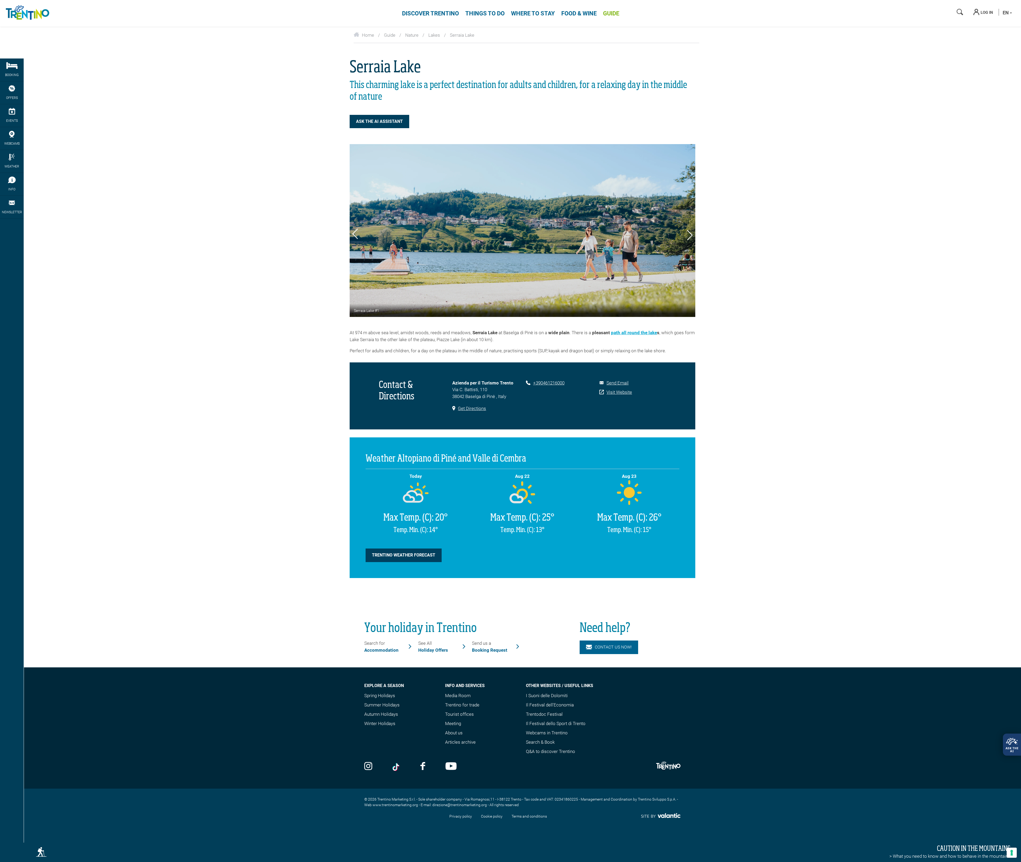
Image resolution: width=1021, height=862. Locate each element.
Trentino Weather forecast (403, 555)
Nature (412, 35)
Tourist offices (459, 714)
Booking (12, 75)
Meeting (453, 723)
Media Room (458, 695)
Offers (12, 98)
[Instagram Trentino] (368, 766)
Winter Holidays (379, 723)
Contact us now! (613, 647)
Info (11, 189)
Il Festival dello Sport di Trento (555, 723)
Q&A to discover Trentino (550, 751)
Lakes (434, 35)
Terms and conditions (529, 816)
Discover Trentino (430, 13)
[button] (355, 235)
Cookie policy (492, 816)
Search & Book (540, 742)
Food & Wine (579, 13)
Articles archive (460, 742)
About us (454, 732)
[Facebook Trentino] (422, 766)
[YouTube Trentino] (451, 766)
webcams (12, 143)
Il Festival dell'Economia (550, 705)
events (12, 121)
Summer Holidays (382, 705)
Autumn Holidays (381, 714)
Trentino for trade (462, 705)
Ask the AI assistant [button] (379, 121)
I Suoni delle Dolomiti (547, 695)
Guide (611, 13)
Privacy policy (460, 816)
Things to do (485, 13)
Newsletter (12, 212)
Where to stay (533, 13)
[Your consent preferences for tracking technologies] (1012, 853)
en (1006, 12)
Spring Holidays (379, 695)
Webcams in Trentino (547, 732)
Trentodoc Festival (544, 714)
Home (368, 35)
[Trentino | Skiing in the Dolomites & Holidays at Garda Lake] (26, 13)
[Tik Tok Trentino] (396, 766)
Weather (12, 166)
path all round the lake (634, 332)
